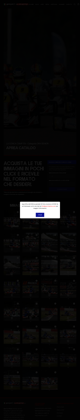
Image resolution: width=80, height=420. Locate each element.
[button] (40, 215)
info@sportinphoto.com (49, 206)
